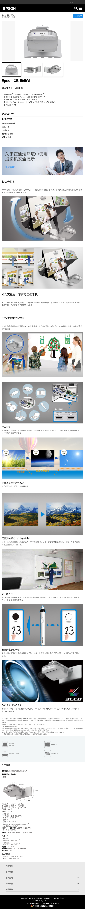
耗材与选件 (6, 137)
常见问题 (5, 127)
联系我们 (31, 898)
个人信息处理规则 (58, 898)
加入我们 (39, 898)
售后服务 (5, 130)
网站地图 (24, 898)
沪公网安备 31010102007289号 (44, 906)
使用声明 (47, 898)
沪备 (51, 903)
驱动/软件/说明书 (8, 123)
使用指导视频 (7, 134)
